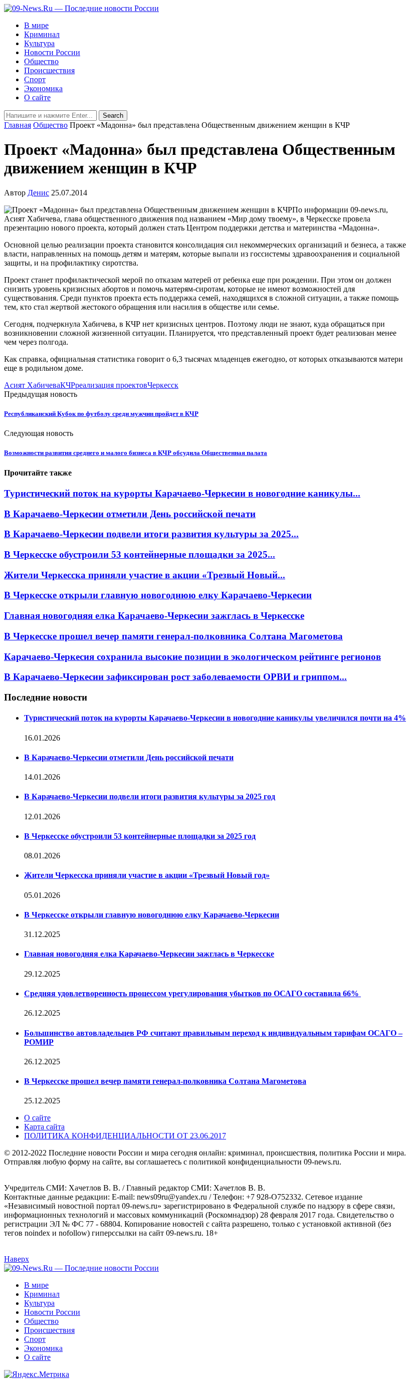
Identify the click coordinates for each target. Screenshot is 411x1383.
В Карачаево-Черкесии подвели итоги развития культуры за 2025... (151, 534)
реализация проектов (111, 385)
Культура (39, 43)
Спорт (35, 79)
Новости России (52, 52)
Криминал (42, 34)
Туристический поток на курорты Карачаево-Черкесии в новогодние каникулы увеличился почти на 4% (215, 718)
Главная (17, 125)
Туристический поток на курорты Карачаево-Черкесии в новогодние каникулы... (182, 493)
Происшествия (49, 70)
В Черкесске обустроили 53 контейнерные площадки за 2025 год (140, 836)
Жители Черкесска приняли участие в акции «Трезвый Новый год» (147, 875)
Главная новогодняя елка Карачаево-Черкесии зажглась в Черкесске (154, 615)
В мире (36, 25)
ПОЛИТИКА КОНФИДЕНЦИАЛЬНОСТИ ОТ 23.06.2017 (125, 1135)
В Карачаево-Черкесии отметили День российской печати (130, 514)
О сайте (37, 97)
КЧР (67, 385)
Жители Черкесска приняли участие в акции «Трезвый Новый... (144, 575)
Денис (38, 192)
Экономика (43, 88)
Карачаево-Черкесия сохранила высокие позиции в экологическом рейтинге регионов (192, 656)
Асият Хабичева (32, 385)
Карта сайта (44, 1126)
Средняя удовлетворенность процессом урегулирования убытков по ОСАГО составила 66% (192, 993)
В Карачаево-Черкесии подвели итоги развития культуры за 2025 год (149, 796)
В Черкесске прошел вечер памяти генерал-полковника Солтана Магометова (173, 636)
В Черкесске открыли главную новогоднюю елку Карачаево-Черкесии (158, 595)
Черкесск (162, 385)
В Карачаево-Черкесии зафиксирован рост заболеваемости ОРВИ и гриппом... (175, 676)
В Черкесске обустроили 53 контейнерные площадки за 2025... (139, 554)
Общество (41, 61)
